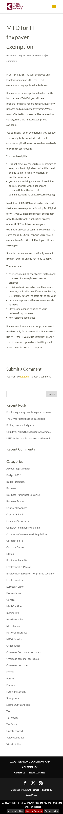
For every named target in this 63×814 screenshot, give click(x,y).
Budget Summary (15, 481)
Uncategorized (14, 730)
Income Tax (39, 55)
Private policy (51, 811)
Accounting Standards (18, 468)
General (10, 599)
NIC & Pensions (15, 639)
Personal (11, 684)
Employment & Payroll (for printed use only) (30, 573)
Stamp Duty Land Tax (18, 704)
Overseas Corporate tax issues (23, 652)
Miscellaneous (14, 625)
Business (11, 488)
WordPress (31, 795)
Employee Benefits (16, 560)
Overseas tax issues (17, 665)
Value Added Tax (15, 737)
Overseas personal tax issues (22, 658)
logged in (25, 376)
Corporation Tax (15, 540)
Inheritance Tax (15, 619)
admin (12, 55)
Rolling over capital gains (20, 425)
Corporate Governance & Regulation (26, 534)
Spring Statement (16, 691)
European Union (15, 586)
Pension (10, 678)
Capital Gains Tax (16, 514)
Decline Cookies (34, 811)
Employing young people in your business (28, 412)
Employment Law (15, 580)
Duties (10, 553)
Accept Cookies (15, 811)
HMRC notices (14, 606)
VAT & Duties (13, 744)
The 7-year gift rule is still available (25, 418)
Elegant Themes (31, 789)
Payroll (10, 671)
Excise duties (13, 593)
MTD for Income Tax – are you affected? (28, 438)
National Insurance (16, 632)
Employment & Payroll (18, 566)
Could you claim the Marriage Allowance (28, 431)
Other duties (13, 645)
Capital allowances (16, 507)
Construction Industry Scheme (23, 527)
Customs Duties (15, 547)
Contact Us (19, 772)
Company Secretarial (18, 520)
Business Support (16, 501)
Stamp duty (12, 698)
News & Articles (37, 772)
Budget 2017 (13, 475)
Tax (8, 711)
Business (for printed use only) (23, 494)
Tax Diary (11, 724)
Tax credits (12, 717)
